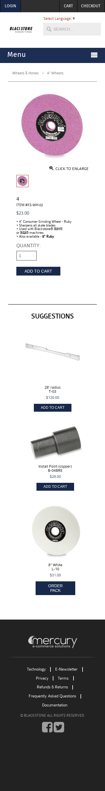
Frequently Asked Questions (52, 696)
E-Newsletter (66, 669)
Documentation (54, 705)
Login (10, 6)
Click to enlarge (72, 168)
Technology (36, 669)
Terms (63, 678)
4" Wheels (55, 73)
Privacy (42, 678)
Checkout (90, 6)
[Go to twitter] (59, 727)
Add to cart (38, 271)
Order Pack (55, 588)
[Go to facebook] (47, 727)
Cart (68, 6)
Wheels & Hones (25, 73)
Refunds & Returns (52, 687)
